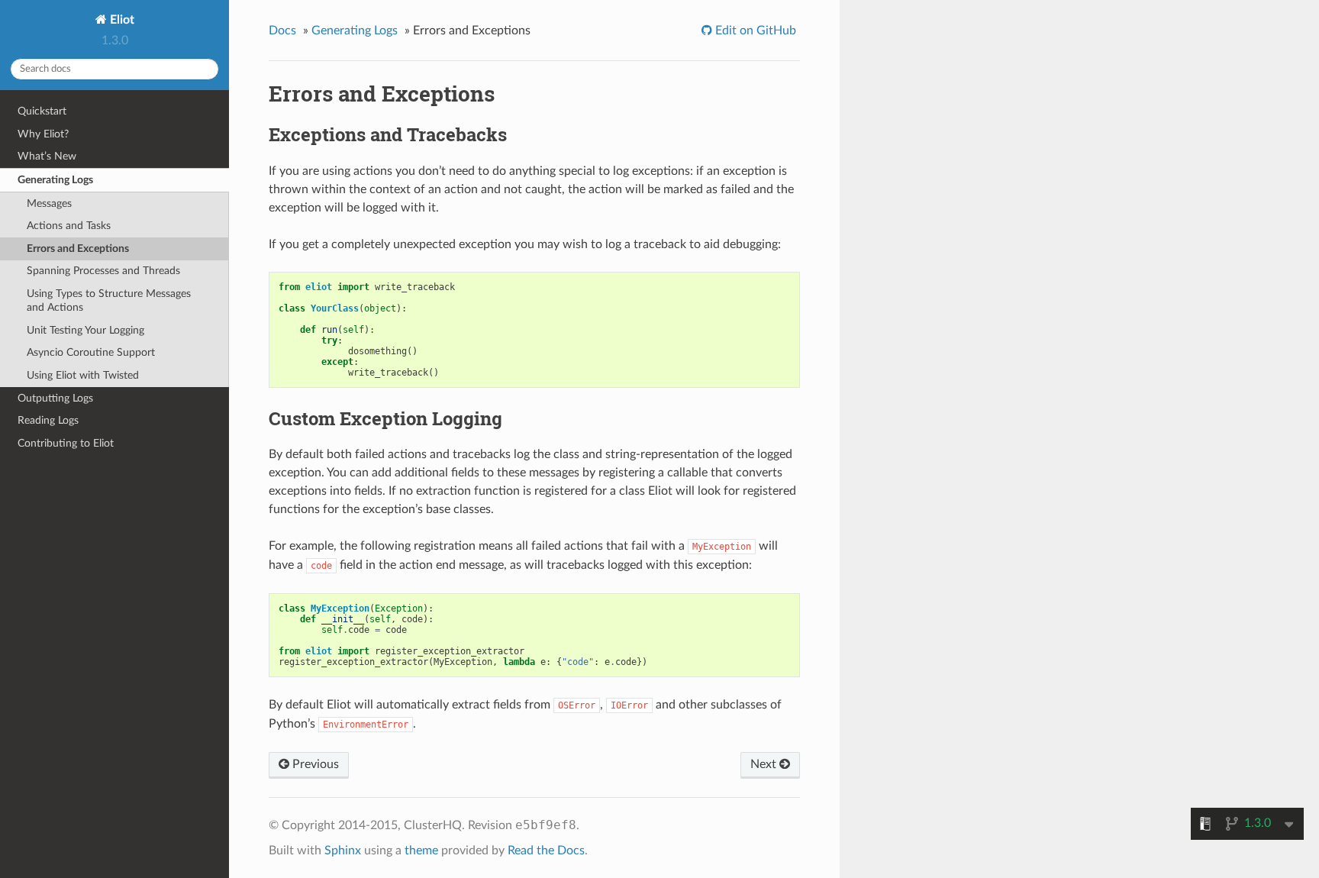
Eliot (120, 20)
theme (421, 850)
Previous (314, 764)
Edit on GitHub (754, 30)
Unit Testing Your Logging (85, 330)
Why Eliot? (43, 134)
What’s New (47, 156)
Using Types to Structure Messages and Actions (109, 300)
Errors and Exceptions (78, 248)
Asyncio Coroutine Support (91, 352)
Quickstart (42, 111)
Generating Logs (55, 180)
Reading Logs (48, 420)
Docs (282, 30)
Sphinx (342, 850)
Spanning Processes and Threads (103, 270)
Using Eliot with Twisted (83, 375)
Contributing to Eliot (66, 443)
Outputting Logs (55, 398)
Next (764, 764)
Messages (49, 203)
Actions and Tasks (69, 225)
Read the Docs (546, 850)
